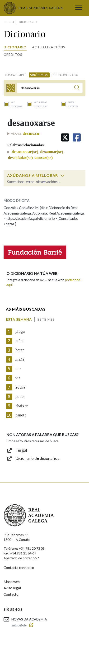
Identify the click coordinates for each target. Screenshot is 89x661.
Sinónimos (39, 75)
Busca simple (15, 75)
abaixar (21, 406)
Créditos (13, 54)
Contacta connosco (19, 567)
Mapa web (12, 581)
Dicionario (15, 47)
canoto (21, 415)
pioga (20, 331)
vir (17, 378)
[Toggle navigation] (78, 8)
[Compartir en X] (65, 137)
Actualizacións (48, 47)
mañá (19, 359)
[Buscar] (77, 88)
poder (20, 396)
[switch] (62, 175)
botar (19, 350)
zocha (20, 387)
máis (19, 340)
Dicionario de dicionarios (37, 458)
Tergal (21, 450)
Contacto (11, 594)
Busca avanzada (65, 75)
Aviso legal (12, 588)
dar (18, 368)
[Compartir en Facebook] (77, 137)
